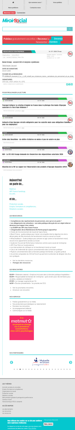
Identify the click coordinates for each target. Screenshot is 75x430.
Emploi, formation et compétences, (22, 206)
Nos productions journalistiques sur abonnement (29, 304)
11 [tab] (44, 369)
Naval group (15, 55)
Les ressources (6, 413)
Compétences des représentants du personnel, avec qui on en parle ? (36, 221)
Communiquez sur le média (22, 311)
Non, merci (48, 424)
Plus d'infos (32, 428)
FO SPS (12, 194)
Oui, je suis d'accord (51, 420)
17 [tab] (61, 369)
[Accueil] (14, 20)
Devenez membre (56, 40)
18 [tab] (64, 369)
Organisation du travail (9, 391)
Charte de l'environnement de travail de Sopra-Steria (29, 232)
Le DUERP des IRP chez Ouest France (24, 228)
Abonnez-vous (9, 13)
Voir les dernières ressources (23, 261)
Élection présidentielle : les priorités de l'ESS (30, 283)
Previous (11, 363)
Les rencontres (6, 411)
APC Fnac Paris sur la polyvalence (22, 245)
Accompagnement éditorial (22, 308)
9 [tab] (38, 369)
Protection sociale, (16, 204)
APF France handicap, (17, 191)
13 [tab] (49, 369)
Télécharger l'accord (9, 66)
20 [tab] (70, 369)
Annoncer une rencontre (21, 290)
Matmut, (12, 189)
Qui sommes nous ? (35, 2)
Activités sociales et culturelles (11, 387)
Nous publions (13, 8)
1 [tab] (14, 369)
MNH (23, 110)
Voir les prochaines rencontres (23, 288)
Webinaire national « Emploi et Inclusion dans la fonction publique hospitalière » (43, 275)
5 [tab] (26, 369)
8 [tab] (35, 369)
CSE (4, 57)
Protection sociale (8, 110)
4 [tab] (23, 369)
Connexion (21, 13)
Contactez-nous (35, 8)
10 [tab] (41, 369)
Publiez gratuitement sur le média (24, 302)
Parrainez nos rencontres (21, 306)
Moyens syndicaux (12, 57)
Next (71, 363)
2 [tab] (17, 369)
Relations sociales (8, 142)
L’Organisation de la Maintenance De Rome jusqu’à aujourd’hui (34, 230)
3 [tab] (20, 369)
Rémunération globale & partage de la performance (17, 397)
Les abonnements (7, 409)
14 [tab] (52, 369)
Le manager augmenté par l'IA (26, 281)
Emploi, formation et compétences (13, 84)
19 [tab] (67, 369)
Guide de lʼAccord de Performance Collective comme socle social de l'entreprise (38, 243)
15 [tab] (55, 369)
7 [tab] (32, 369)
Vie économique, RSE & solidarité (12, 170)
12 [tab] (46, 369)
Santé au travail (7, 399)
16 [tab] (58, 369)
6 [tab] (29, 369)
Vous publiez (57, 2)
